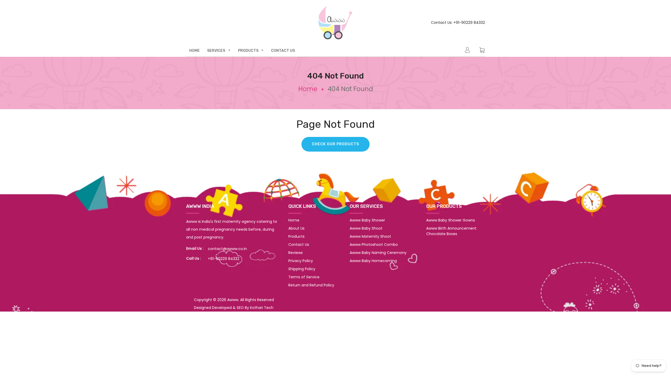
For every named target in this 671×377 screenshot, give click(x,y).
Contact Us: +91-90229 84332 (458, 22)
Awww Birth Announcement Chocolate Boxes (451, 231)
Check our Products (335, 144)
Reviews (295, 252)
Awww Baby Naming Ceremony (378, 252)
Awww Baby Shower (367, 220)
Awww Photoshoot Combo (374, 244)
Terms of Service (304, 277)
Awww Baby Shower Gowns (450, 220)
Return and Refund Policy (311, 285)
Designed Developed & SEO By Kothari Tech (233, 307)
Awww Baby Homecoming (373, 260)
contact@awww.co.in (227, 248)
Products (296, 236)
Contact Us (298, 244)
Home (307, 89)
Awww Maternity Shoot (370, 236)
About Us (296, 228)
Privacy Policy (300, 260)
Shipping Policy (301, 268)
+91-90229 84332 (223, 258)
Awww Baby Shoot (366, 228)
